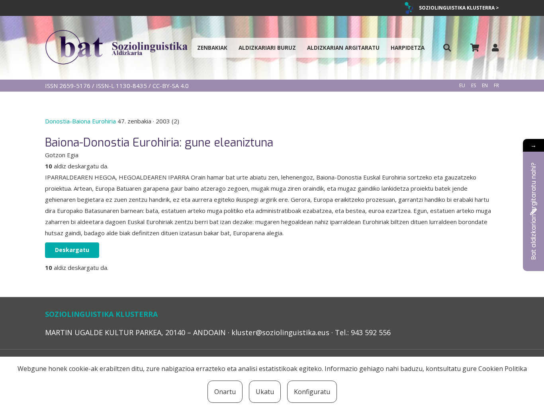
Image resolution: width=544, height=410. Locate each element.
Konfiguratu (312, 391)
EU (462, 85)
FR (496, 85)
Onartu (225, 391)
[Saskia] (474, 48)
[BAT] (116, 48)
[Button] (447, 48)
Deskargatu (72, 250)
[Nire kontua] (495, 47)
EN (485, 85)
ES (473, 85)
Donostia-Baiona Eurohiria (81, 121)
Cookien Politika (502, 368)
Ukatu (265, 391)
